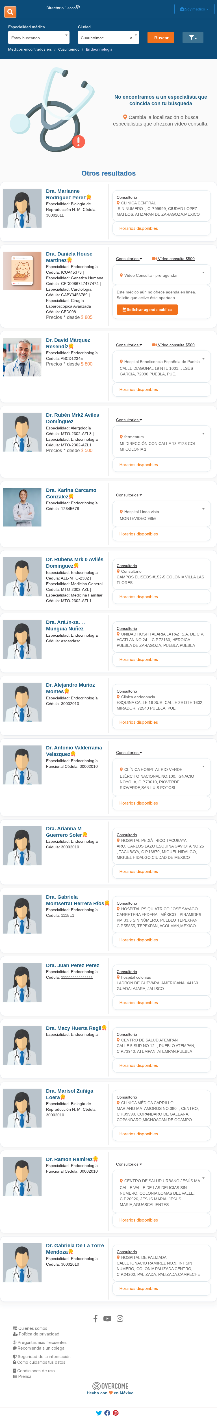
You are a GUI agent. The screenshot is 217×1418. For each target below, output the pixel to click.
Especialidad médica (26, 27)
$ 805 (86, 317)
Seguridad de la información (44, 1356)
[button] (193, 37)
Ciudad (84, 27)
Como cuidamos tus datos (40, 1362)
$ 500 (86, 450)
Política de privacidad (38, 1333)
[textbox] (37, 37)
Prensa (24, 1376)
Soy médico (195, 9)
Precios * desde (63, 317)
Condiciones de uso (35, 1370)
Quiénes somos (32, 1328)
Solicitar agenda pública (149, 309)
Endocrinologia (99, 49)
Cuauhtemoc (68, 49)
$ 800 (86, 364)
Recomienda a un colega (40, 1348)
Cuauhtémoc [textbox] (106, 38)
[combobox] (37, 36)
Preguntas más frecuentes (42, 1342)
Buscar (161, 37)
